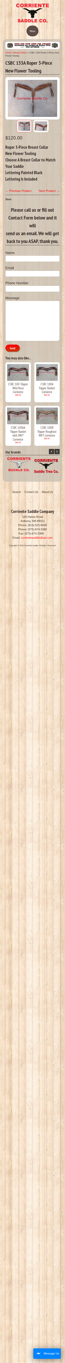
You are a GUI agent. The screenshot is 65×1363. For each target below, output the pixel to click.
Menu (32, 31)
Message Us (51, 1353)
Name (10, 253)
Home (8, 53)
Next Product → (49, 191)
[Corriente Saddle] (32, 21)
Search (16, 492)
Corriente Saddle (31, 545)
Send (12, 348)
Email (9, 268)
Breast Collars (20, 53)
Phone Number (17, 283)
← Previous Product (18, 191)
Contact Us (31, 492)
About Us (47, 492)
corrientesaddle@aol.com (37, 537)
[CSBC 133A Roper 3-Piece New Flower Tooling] (24, 126)
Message (12, 298)
